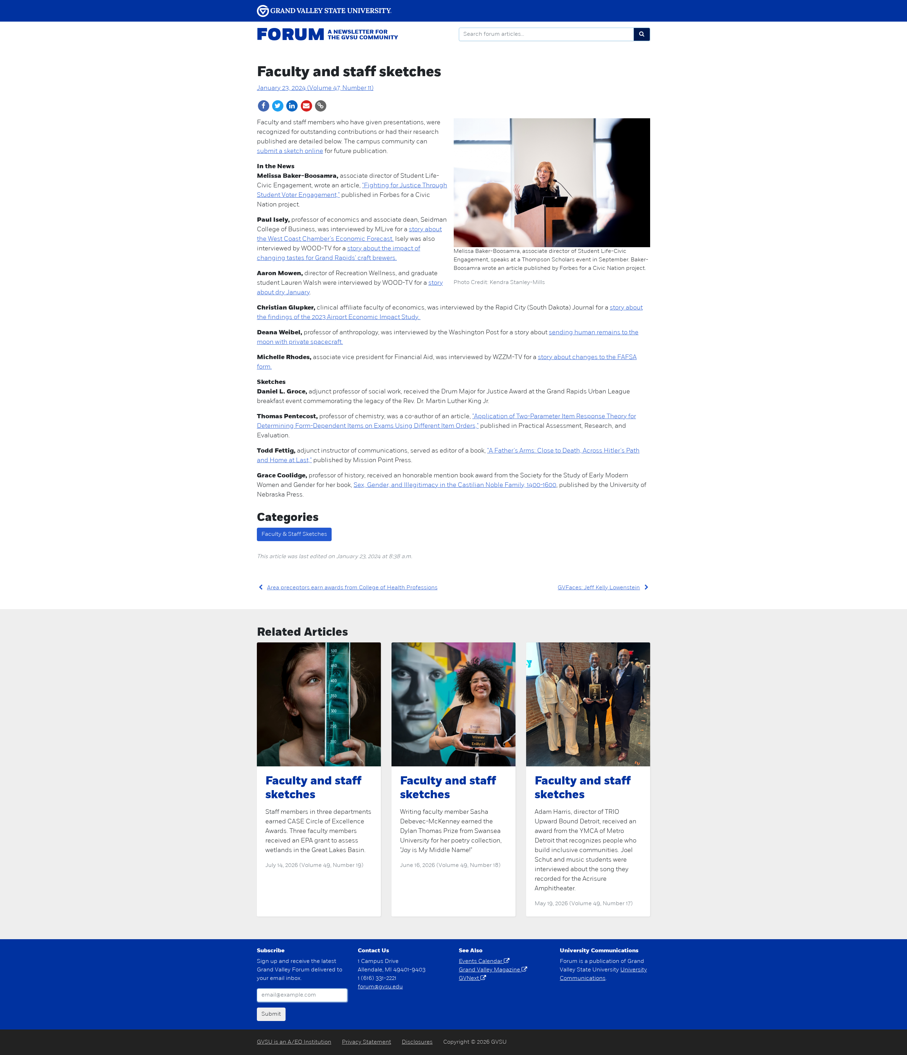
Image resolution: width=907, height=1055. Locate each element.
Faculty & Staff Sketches (294, 534)
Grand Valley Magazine (490, 970)
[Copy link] (320, 105)
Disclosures (417, 1042)
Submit (271, 1014)
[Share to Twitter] (278, 105)
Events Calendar (481, 961)
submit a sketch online (290, 151)
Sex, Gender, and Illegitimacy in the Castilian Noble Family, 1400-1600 (455, 485)
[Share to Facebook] (264, 105)
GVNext (469, 978)
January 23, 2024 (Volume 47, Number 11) (315, 88)
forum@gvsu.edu (380, 987)
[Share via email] (307, 105)
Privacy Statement (366, 1042)
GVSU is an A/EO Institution (294, 1042)
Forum (290, 35)
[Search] (641, 34)
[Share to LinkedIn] (293, 105)
